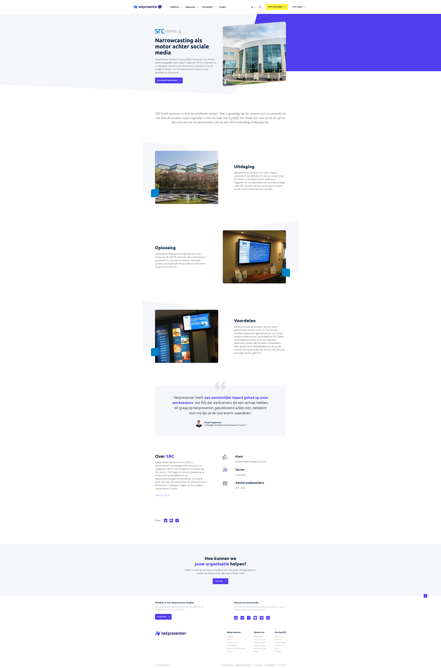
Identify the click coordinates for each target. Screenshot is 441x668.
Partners (278, 639)
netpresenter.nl (147, 7)
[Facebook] (171, 520)
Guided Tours (232, 642)
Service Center (260, 639)
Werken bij (279, 645)
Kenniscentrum (260, 648)
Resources (190, 7)
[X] (176, 520)
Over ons (278, 636)
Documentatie (259, 642)
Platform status (260, 645)
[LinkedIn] (165, 520)
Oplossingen (232, 645)
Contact (278, 651)
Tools (229, 639)
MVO (277, 648)
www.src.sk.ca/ (162, 495)
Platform (175, 7)
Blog (255, 651)
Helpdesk (258, 636)
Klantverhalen (280, 642)
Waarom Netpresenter (236, 648)
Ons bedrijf (207, 7)
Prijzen (222, 7)
